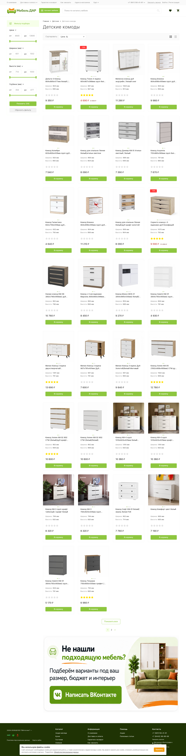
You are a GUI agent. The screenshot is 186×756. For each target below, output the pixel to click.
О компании (11, 2)
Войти (164, 2)
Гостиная (59, 740)
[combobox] (111, 10)
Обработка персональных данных (66, 752)
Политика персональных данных (18, 740)
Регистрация (174, 2)
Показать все (111, 621)
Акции (122, 733)
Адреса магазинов (82, 2)
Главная (46, 21)
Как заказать (66, 2)
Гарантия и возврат (49, 2)
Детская (55, 21)
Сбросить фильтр (23, 110)
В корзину (58, 107)
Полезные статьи (127, 736)
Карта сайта (37, 740)
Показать (21, 104)
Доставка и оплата (95, 736)
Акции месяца (61, 733)
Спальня (58, 743)
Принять (159, 750)
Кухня (57, 736)
